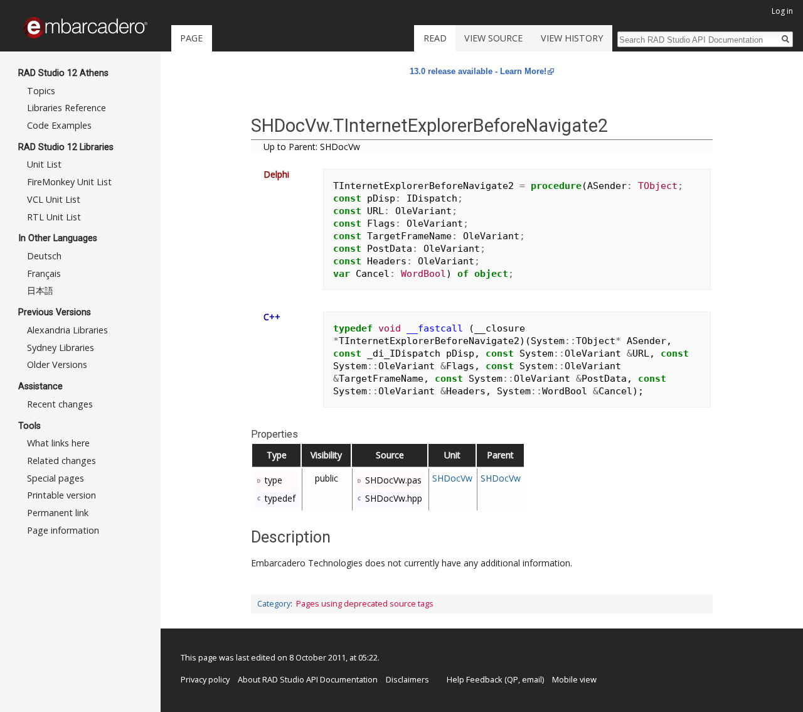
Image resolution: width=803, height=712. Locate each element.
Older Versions (57, 364)
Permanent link (57, 513)
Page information (63, 530)
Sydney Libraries (60, 347)
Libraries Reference (66, 108)
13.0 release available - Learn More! (478, 71)
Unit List (44, 164)
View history (572, 38)
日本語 (40, 290)
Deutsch (44, 256)
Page (191, 38)
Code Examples (59, 125)
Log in (782, 11)
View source (493, 38)
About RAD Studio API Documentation (308, 679)
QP (512, 679)
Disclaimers (407, 679)
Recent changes (60, 404)
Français (44, 273)
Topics (41, 91)
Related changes (61, 461)
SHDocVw (452, 478)
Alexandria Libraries (67, 330)
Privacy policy (205, 679)
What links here (58, 443)
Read (435, 38)
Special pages (55, 478)
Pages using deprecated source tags (364, 603)
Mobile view (574, 679)
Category (273, 603)
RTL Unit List (54, 217)
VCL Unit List (53, 199)
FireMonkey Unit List (69, 182)
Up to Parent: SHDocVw (311, 147)
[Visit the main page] (85, 27)
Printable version (61, 495)
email (532, 679)
